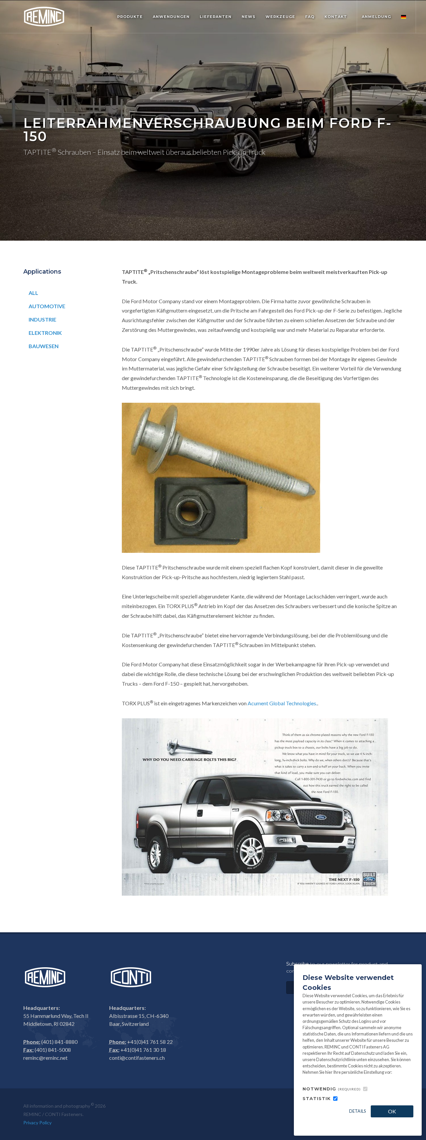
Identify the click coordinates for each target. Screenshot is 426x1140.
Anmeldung (376, 16)
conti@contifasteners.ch (137, 1057)
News (249, 16)
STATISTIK (317, 1098)
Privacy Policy (37, 1122)
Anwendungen (171, 16)
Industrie (42, 319)
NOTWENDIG (332, 1088)
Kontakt (335, 16)
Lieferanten (216, 16)
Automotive (47, 306)
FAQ (310, 16)
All (33, 293)
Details (357, 1111)
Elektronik (45, 333)
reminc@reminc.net (45, 1057)
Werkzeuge (280, 16)
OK (392, 1111)
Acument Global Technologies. (282, 703)
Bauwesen (44, 346)
